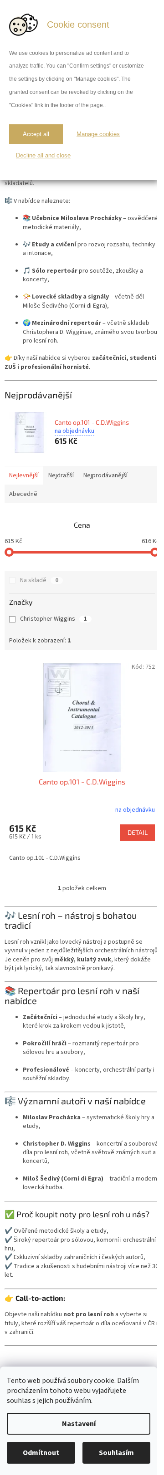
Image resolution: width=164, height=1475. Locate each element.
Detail (138, 832)
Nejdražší (61, 475)
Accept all (36, 134)
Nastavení (79, 1424)
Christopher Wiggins (53, 618)
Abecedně (23, 494)
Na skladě (39, 580)
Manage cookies (98, 134)
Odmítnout (41, 1453)
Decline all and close (43, 155)
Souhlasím (116, 1453)
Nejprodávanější (105, 475)
